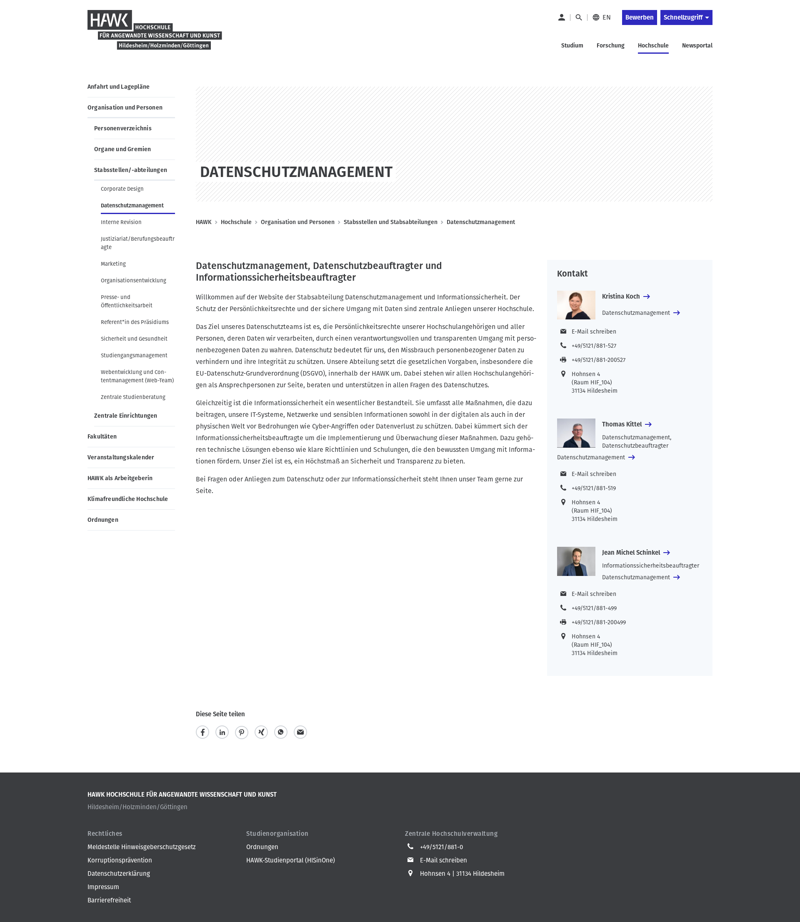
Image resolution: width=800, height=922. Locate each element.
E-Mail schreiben (594, 331)
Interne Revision (121, 222)
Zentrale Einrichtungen (125, 415)
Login (561, 17)
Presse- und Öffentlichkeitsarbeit (126, 301)
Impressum (103, 887)
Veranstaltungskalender (121, 457)
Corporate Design (122, 189)
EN (606, 17)
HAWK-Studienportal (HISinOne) (290, 860)
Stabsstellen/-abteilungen (130, 170)
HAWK (204, 222)
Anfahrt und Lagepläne (119, 86)
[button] (202, 732)
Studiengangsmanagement (134, 355)
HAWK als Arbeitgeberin (120, 478)
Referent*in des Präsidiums (135, 322)
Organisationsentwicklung (133, 280)
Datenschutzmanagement (132, 205)
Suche (578, 17)
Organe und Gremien (122, 149)
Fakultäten (102, 436)
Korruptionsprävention (120, 860)
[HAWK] (155, 35)
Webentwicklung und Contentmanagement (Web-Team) (137, 376)
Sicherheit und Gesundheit (134, 339)
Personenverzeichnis (123, 128)
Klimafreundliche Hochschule (128, 499)
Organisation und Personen (125, 107)
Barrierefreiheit (109, 900)
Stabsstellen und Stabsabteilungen (391, 222)
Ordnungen (103, 519)
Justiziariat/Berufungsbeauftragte (138, 243)
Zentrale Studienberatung (133, 397)
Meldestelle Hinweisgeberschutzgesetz (142, 847)
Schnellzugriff (683, 17)
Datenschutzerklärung (119, 873)
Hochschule (236, 222)
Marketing (113, 264)
